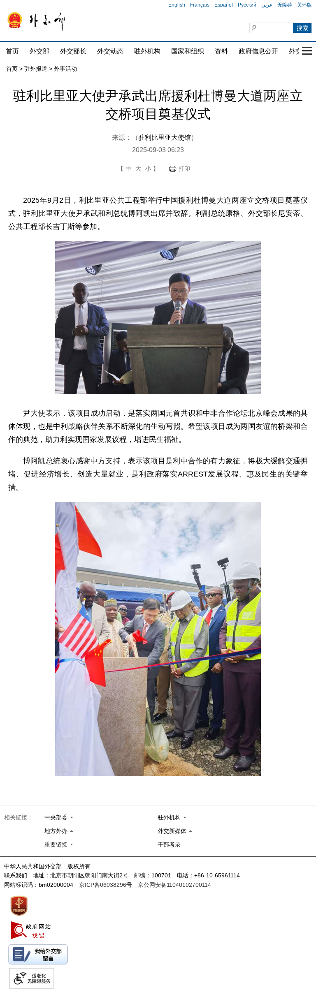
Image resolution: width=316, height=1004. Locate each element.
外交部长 (73, 51)
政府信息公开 (258, 51)
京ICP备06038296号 (105, 884)
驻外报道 (35, 68)
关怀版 (304, 5)
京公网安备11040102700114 (174, 884)
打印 (184, 168)
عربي (266, 5)
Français (199, 5)
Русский (247, 5)
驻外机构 (147, 51)
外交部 (39, 51)
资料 (221, 51)
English (176, 5)
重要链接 (55, 844)
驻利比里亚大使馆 (164, 137)
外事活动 (65, 68)
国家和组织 (187, 51)
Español (223, 5)
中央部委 (55, 817)
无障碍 (284, 5)
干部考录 (169, 844)
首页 (12, 51)
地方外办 (55, 831)
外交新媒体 (172, 831)
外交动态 (110, 51)
